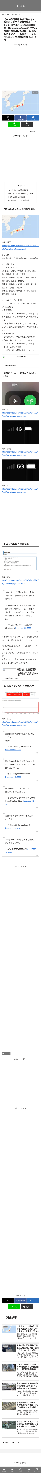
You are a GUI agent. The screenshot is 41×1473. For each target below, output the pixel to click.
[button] (27, 124)
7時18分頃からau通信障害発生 (19, 190)
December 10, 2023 (13, 749)
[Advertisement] (20, 67)
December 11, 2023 (23, 628)
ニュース (7, 1054)
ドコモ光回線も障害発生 (16, 197)
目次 (17, 185)
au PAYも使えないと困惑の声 (18, 200)
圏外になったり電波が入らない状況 (20, 193)
